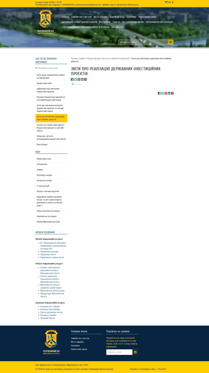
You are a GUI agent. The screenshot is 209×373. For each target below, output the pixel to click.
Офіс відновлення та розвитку (95, 27)
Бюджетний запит (44, 83)
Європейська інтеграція (46, 216)
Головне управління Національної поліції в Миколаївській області (50, 279)
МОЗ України (104, 22)
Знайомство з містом (81, 17)
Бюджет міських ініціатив (48, 191)
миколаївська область (45, 32)
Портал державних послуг (51, 312)
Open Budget (42, 144)
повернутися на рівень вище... (48, 68)
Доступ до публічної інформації (115, 58)
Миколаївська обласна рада (52, 290)
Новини (40, 169)
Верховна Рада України (50, 309)
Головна (65, 17)
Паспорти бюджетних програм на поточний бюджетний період (51, 98)
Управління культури (49, 251)
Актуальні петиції (44, 180)
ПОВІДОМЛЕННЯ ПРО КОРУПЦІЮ (159, 22)
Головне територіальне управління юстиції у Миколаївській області (50, 270)
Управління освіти (48, 254)
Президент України (48, 315)
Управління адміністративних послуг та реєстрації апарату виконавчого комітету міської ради (49, 201)
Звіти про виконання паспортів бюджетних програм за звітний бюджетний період (50, 108)
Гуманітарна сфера (147, 17)
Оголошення (42, 164)
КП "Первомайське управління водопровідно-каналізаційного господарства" (53, 246)
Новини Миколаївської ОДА (48, 222)
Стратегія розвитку (70, 27)
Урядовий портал (47, 318)
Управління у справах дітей (52, 257)
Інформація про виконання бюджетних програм (48, 90)
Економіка (131, 17)
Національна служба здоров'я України (79, 22)
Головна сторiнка (78, 58)
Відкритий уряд (117, 17)
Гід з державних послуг (133, 22)
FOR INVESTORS (118, 27)
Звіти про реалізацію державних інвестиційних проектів (50, 118)
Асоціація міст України (50, 306)
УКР (169, 2)
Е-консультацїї (43, 186)
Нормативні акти (44, 159)
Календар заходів (44, 175)
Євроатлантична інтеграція (48, 211)
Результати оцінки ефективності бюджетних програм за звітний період (50, 128)
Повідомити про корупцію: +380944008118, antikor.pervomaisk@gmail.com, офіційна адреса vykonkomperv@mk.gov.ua (88, 4)
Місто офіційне (101, 17)
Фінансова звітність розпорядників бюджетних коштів (51, 137)
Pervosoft (162, 369)
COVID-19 (116, 22)
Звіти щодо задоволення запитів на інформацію (51, 76)
